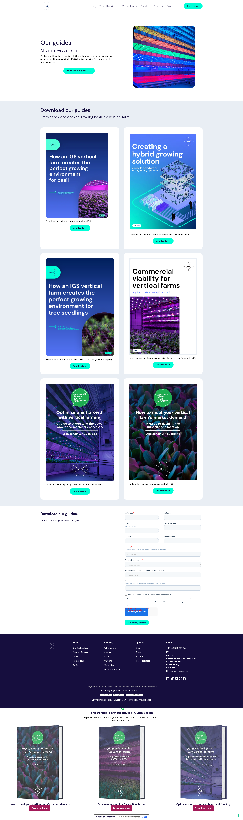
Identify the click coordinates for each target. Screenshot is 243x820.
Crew (106, 656)
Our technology (80, 648)
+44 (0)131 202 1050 (176, 648)
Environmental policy (102, 699)
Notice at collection (105, 816)
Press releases (143, 661)
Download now (80, 228)
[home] (46, 6)
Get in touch (193, 6)
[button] (108, 6)
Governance (145, 699)
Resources (172, 6)
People (157, 6)
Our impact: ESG (112, 669)
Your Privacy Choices (129, 816)
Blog (138, 648)
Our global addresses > (177, 671)
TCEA (76, 656)
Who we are (110, 648)
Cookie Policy (106, 695)
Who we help (128, 6)
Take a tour (78, 661)
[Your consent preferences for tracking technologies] (238, 815)
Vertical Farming (107, 6)
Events (139, 652)
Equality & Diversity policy (125, 699)
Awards (139, 656)
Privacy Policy (118, 695)
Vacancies (109, 665)
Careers (108, 661)
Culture (107, 652)
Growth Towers (80, 652)
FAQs (75, 665)
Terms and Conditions (134, 695)
